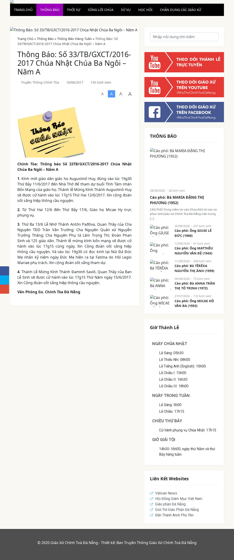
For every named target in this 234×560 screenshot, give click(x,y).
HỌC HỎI (145, 10)
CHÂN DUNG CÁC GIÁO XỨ (180, 10)
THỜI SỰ (73, 10)
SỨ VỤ (126, 10)
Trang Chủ (25, 39)
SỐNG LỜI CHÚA (100, 10)
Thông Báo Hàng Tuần (74, 39)
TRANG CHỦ (23, 10)
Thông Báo (45, 39)
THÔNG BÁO (49, 10)
